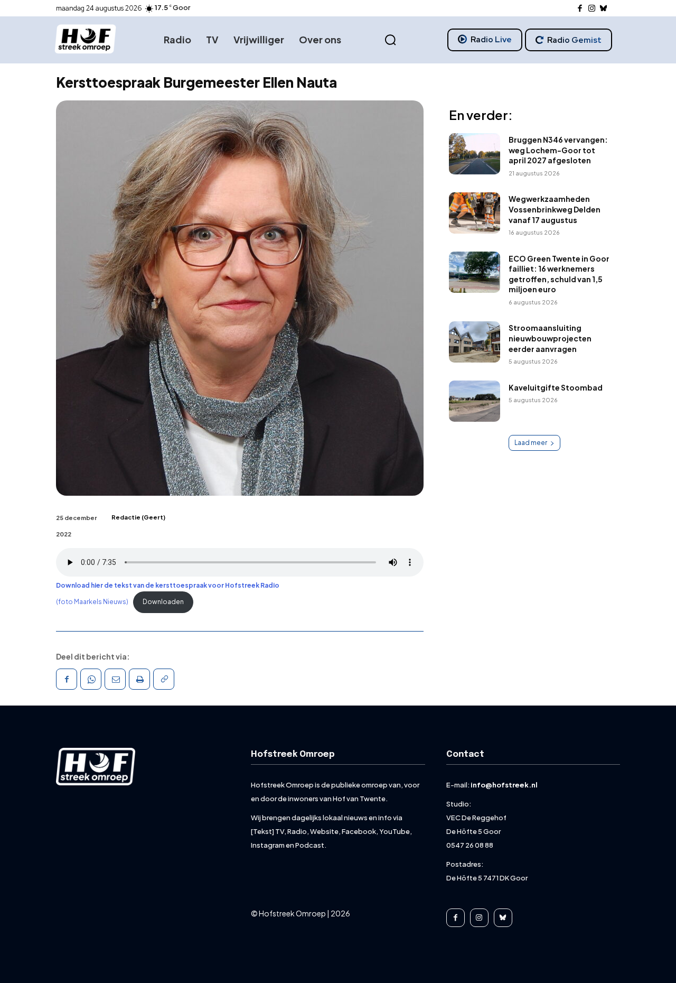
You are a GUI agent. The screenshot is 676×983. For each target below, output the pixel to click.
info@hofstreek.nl (504, 785)
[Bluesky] (604, 9)
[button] (390, 40)
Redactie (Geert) (138, 517)
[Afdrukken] (139, 679)
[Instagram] (592, 9)
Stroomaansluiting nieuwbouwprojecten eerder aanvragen (550, 338)
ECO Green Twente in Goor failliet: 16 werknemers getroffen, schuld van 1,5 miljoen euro (559, 274)
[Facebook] (580, 9)
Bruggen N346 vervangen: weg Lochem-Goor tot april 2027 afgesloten (558, 150)
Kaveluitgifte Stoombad (556, 387)
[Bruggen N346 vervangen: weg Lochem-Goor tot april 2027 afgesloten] (474, 153)
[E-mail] (115, 679)
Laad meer (530, 443)
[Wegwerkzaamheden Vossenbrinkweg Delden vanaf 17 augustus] (474, 213)
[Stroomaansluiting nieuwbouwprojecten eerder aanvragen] (474, 342)
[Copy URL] (163, 679)
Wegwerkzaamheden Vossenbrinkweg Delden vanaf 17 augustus (554, 209)
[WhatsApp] (90, 679)
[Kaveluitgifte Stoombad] (474, 401)
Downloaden (163, 602)
